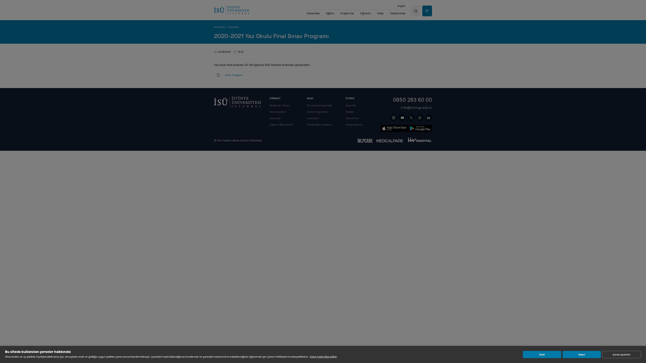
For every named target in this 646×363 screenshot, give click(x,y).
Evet (542, 354)
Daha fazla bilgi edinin (323, 356)
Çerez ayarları (622, 354)
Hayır (581, 354)
